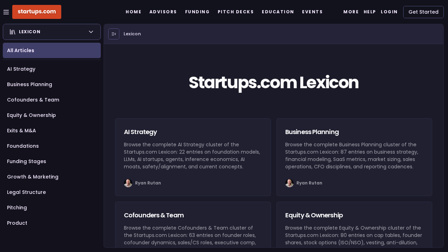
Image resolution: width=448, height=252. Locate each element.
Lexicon (132, 34)
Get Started (423, 11)
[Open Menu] (113, 34)
